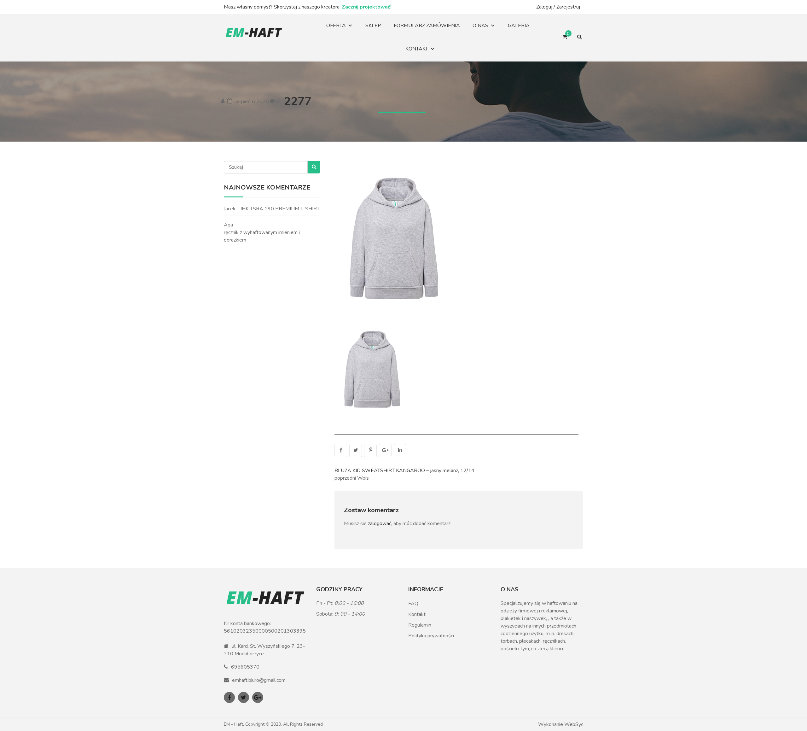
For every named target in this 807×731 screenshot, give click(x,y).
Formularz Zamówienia (427, 25)
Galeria (519, 25)
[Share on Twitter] (355, 450)
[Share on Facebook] (340, 450)
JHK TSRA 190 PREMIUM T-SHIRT (280, 208)
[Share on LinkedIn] (400, 450)
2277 (297, 101)
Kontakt (416, 49)
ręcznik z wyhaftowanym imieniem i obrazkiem (262, 236)
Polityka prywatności (431, 635)
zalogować (379, 523)
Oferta (336, 25)
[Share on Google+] (385, 450)
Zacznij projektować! (367, 6)
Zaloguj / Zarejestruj (558, 6)
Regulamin (419, 625)
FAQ (413, 603)
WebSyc (573, 724)
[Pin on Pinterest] (370, 450)
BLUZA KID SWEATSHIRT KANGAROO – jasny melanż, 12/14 (404, 470)
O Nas (480, 25)
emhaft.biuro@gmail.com (259, 680)
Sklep (373, 25)
